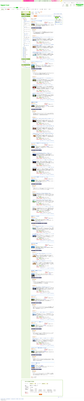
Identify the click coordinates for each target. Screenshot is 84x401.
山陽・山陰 (24, 54)
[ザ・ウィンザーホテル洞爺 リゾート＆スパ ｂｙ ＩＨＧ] (47, 180)
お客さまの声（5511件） (34, 245)
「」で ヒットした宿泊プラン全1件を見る (47, 293)
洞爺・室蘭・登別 (26, 45)
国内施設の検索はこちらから (58, 22)
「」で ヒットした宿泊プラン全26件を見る (47, 99)
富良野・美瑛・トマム (27, 35)
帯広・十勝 (25, 33)
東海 (23, 52)
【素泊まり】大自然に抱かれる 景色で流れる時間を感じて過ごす (41, 193)
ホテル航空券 (59, 19)
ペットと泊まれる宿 (25, 63)
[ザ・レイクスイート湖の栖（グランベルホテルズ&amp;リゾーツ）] (47, 146)
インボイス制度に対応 (26, 67)
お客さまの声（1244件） (34, 272)
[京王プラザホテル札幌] (45, 246)
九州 (23, 56)
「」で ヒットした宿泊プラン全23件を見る (47, 140)
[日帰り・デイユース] (38, 223)
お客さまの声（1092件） (34, 218)
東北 (23, 47)
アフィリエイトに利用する (59, 24)
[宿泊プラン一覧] (33, 68)
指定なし (23, 60)
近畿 (23, 53)
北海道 (24, 18)
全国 (22, 17)
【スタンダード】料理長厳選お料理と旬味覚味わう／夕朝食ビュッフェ (42, 153)
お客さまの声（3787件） (34, 104)
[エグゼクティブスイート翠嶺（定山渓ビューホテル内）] (44, 351)
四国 (23, 55)
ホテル (58, 18)
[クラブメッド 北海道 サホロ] (41, 365)
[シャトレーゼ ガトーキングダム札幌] (45, 24)
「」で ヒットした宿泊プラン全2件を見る (47, 268)
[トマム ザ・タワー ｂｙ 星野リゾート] (44, 325)
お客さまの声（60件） (34, 364)
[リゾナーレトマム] (44, 299)
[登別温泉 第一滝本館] (46, 105)
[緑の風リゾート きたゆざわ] (47, 219)
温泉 (23, 62)
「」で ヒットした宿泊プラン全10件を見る (47, 174)
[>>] (54, 16)
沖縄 (23, 57)
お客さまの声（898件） (34, 145)
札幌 (24, 20)
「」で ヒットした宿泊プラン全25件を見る (47, 59)
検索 (40, 394)
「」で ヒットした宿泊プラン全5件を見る (47, 213)
